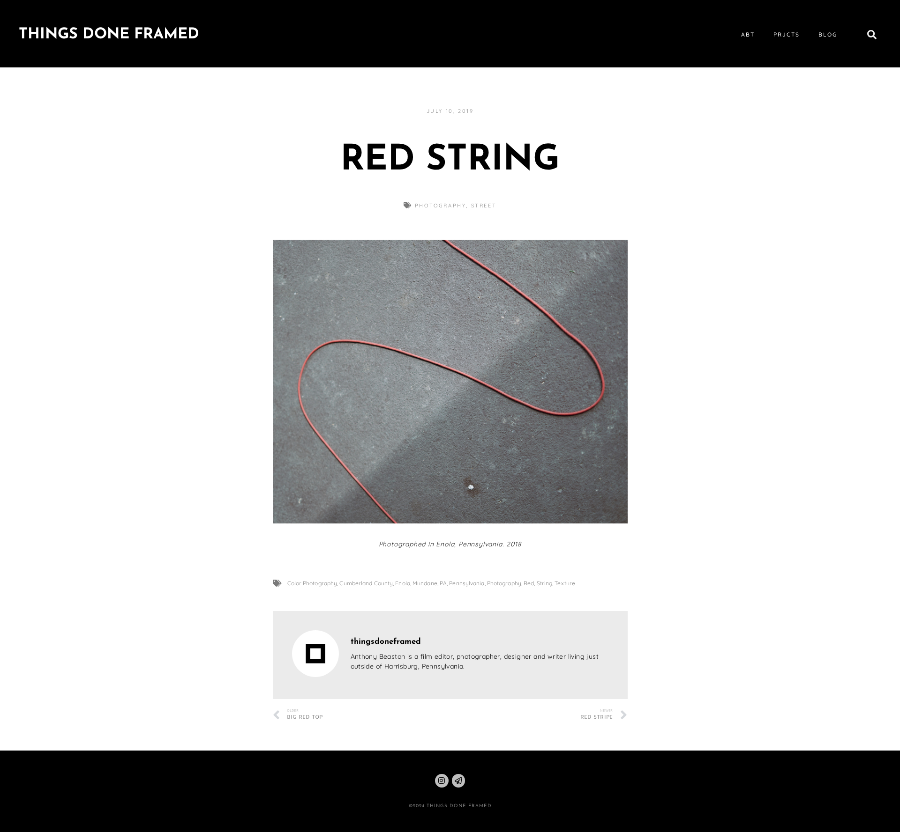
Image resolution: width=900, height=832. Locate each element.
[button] (871, 34)
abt (748, 34)
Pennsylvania (466, 583)
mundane (424, 583)
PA (443, 583)
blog (827, 34)
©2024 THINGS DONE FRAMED (450, 806)
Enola (402, 583)
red (529, 583)
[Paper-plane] (458, 781)
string (545, 583)
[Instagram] (442, 781)
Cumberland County (366, 583)
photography (440, 205)
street (484, 205)
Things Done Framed (109, 34)
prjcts (786, 34)
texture (565, 583)
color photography (312, 583)
